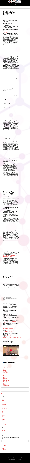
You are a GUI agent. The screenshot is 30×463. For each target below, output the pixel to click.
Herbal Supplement (4, 408)
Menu (15, 4)
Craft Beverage (8, 298)
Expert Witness (5, 381)
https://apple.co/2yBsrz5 (8, 331)
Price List (4, 374)
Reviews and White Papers (6, 385)
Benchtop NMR (5, 378)
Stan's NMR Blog (3, 449)
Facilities (4, 369)
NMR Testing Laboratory (15, 1)
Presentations (4, 384)
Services (2, 373)
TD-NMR (2, 423)
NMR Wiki (2, 448)
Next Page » (12, 362)
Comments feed (3, 431)
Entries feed (3, 430)
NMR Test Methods (15, 298)
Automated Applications (6, 380)
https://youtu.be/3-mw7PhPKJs (7, 343)
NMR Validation (3, 415)
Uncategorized (3, 424)
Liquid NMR (4, 376)
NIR (2, 411)
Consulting (4, 379)
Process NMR (3, 419)
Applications (4, 370)
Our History (4, 368)
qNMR (4, 299)
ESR (2, 407)
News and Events (5, 372)
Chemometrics (5, 371)
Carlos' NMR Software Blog (5, 445)
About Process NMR (5, 367)
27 (9, 362)
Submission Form (5, 375)
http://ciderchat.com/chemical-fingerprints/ (8, 328)
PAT (2, 416)
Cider (5, 298)
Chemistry (2, 400)
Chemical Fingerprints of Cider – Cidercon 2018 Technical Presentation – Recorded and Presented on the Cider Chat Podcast (9, 294)
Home (2, 365)
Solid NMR (4, 377)
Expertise (2, 382)
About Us (2, 366)
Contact (2, 388)
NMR (5, 90)
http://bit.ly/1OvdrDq (8, 335)
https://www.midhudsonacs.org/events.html (12, 205)
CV (3, 383)
